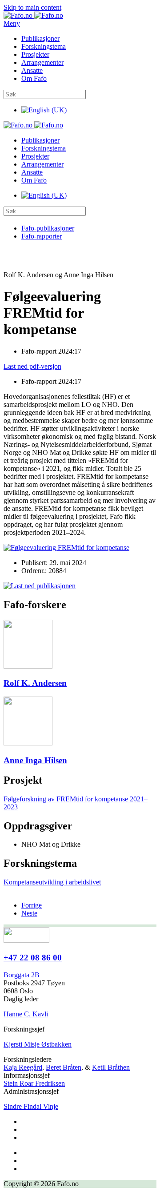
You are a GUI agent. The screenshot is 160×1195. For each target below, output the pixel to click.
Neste (29, 913)
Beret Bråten (63, 1067)
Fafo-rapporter (41, 236)
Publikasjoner (40, 38)
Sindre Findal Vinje (31, 1106)
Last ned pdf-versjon (32, 366)
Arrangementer (42, 62)
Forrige (31, 905)
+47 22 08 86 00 (33, 957)
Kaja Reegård (23, 1067)
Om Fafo (34, 78)
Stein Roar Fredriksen (34, 1083)
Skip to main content (32, 7)
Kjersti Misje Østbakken (38, 1044)
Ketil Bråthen (111, 1067)
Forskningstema (43, 46)
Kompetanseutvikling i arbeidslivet (52, 882)
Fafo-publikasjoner (47, 228)
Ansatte (32, 70)
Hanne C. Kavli (26, 1014)
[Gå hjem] (33, 15)
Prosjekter (35, 54)
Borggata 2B (22, 975)
